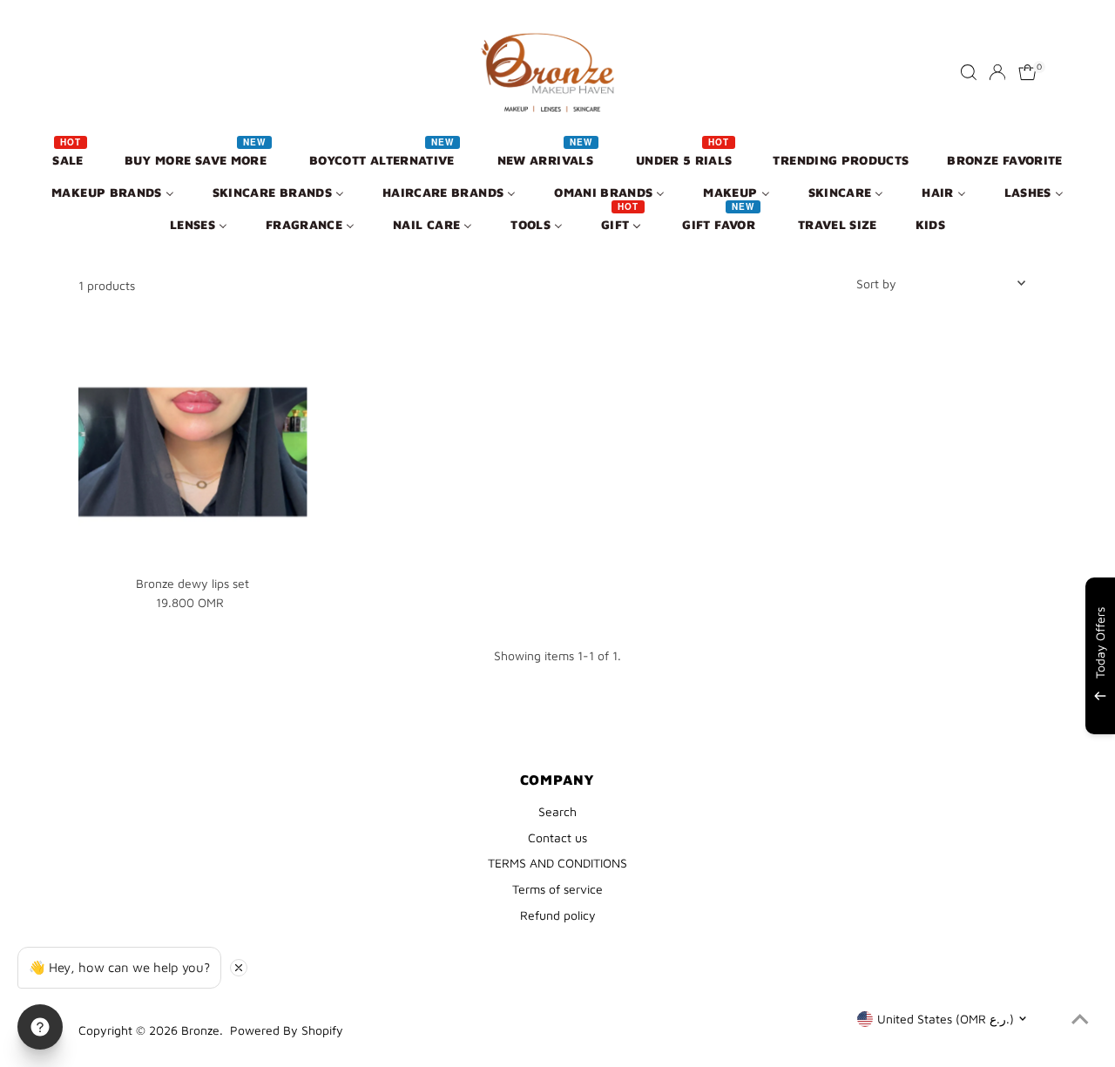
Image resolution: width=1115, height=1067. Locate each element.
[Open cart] (1027, 72)
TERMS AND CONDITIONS (557, 862)
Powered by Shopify (286, 1030)
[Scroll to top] (1080, 1019)
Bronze (200, 1030)
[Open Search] (968, 72)
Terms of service (557, 888)
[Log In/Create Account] (997, 72)
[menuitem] (69, 159)
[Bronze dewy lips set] (192, 452)
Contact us (557, 837)
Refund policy (558, 915)
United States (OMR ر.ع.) (945, 1018)
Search (557, 811)
